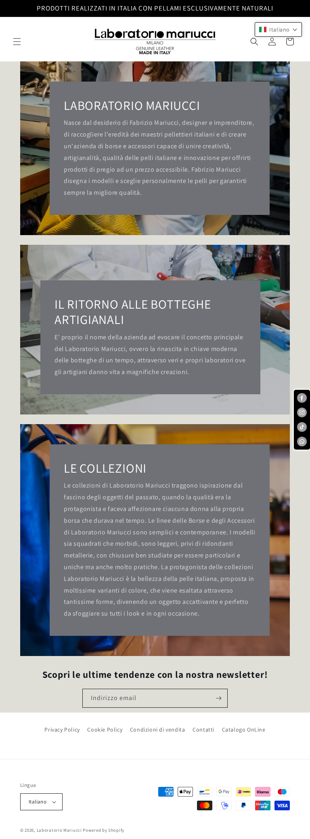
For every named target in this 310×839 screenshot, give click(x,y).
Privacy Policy (62, 729)
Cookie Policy (104, 729)
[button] (17, 41)
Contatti (203, 729)
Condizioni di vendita (157, 729)
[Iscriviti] (218, 698)
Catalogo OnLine (244, 729)
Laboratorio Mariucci (59, 830)
